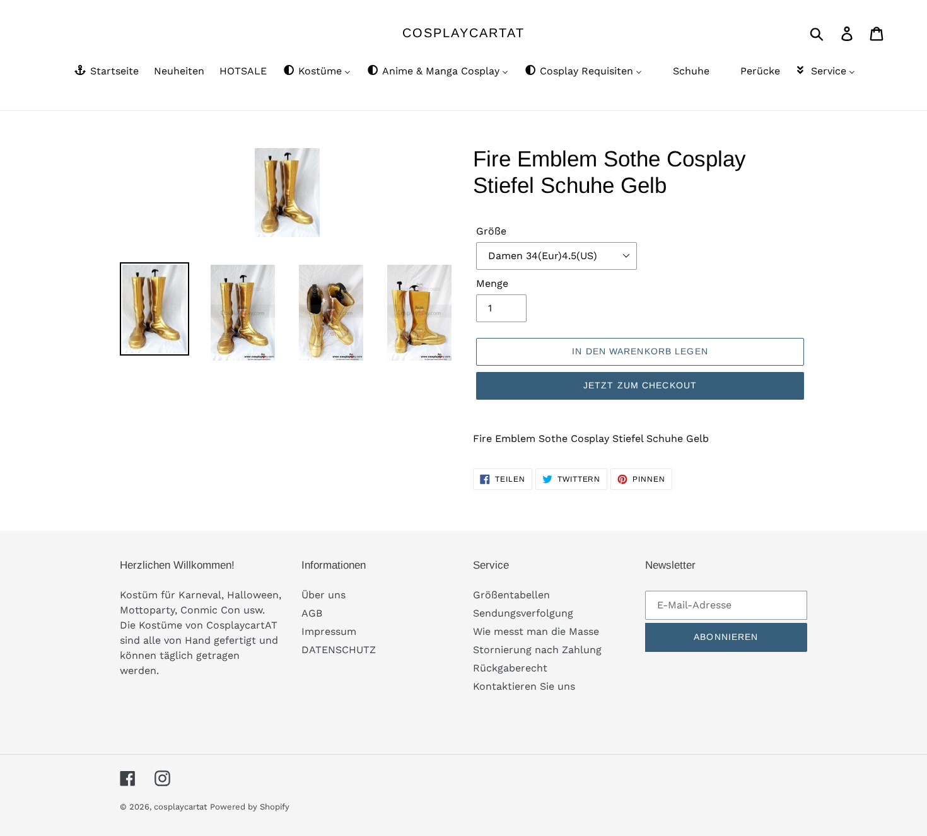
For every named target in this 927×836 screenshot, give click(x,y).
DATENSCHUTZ (338, 650)
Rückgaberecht (510, 668)
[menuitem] (105, 72)
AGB (311, 613)
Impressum (328, 631)
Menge (492, 283)
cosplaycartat (463, 33)
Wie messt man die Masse (536, 631)
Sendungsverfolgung (523, 613)
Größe (491, 231)
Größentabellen (511, 595)
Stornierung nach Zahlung (537, 650)
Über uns (323, 595)
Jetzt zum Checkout (640, 385)
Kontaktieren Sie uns (524, 686)
